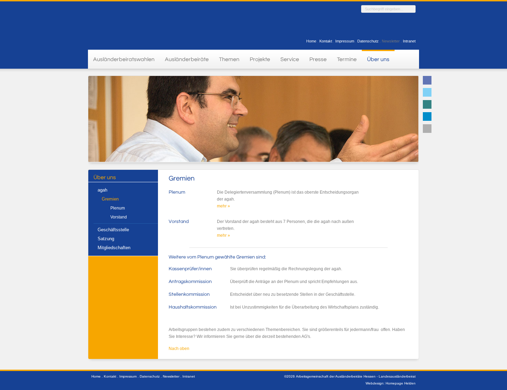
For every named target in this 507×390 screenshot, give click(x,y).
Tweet (427, 92)
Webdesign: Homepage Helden (391, 383)
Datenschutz (368, 41)
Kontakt (325, 41)
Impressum (344, 41)
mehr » (223, 206)
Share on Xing (427, 104)
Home (311, 41)
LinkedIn (427, 116)
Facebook (427, 80)
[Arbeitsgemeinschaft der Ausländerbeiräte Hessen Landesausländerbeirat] (127, 24)
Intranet (409, 41)
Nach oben (179, 348)
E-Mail (427, 128)
